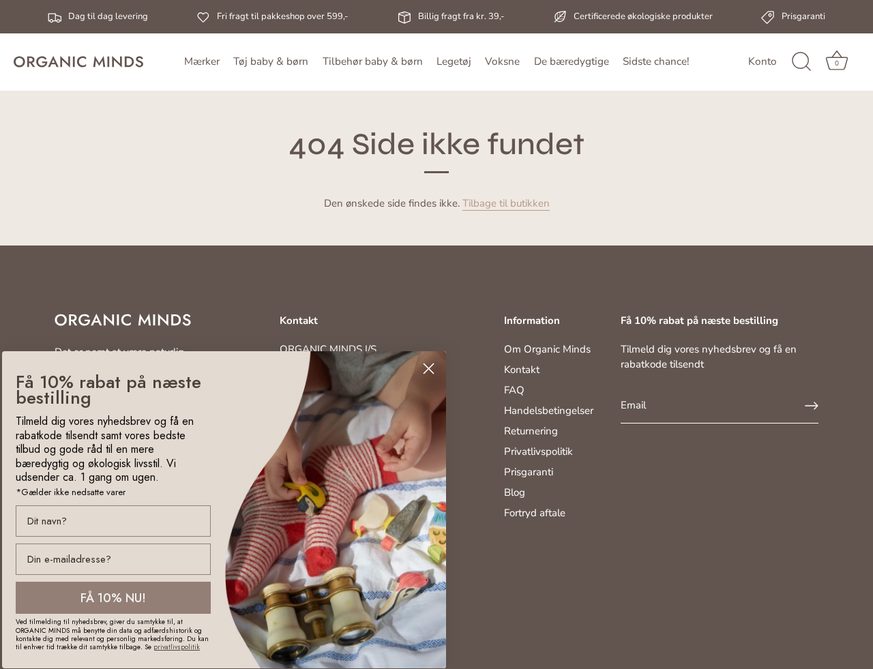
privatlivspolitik (176, 647)
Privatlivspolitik (538, 451)
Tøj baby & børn (270, 61)
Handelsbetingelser (548, 410)
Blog (514, 492)
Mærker (202, 61)
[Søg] (801, 62)
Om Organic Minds (547, 349)
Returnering (531, 431)
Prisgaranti (528, 472)
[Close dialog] (429, 369)
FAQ (514, 390)
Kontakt (521, 369)
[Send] (811, 406)
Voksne (502, 61)
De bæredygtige (571, 61)
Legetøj (453, 61)
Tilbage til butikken (506, 203)
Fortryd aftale (534, 513)
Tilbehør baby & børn (373, 61)
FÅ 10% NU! (113, 598)
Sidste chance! (656, 61)
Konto (762, 61)
